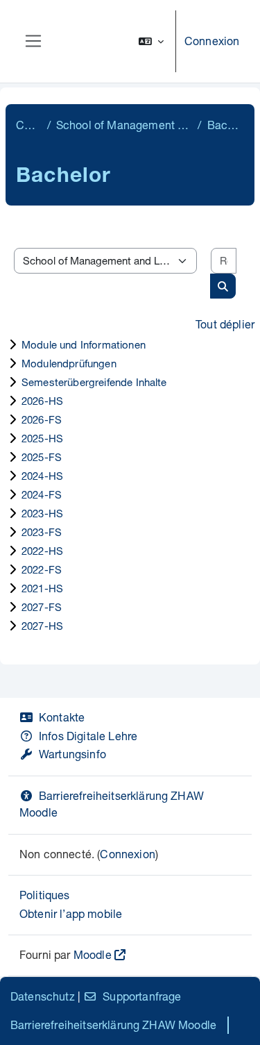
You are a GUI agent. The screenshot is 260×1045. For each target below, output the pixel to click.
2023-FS (41, 532)
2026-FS (41, 419)
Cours (29, 124)
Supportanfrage (142, 996)
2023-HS (42, 513)
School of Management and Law (124, 124)
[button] (151, 41)
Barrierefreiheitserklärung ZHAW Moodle (113, 1024)
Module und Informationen (83, 344)
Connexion (211, 40)
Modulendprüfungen (68, 363)
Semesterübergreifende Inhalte (94, 382)
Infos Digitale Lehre (88, 735)
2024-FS (41, 494)
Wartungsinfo (72, 753)
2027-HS (42, 625)
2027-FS (41, 607)
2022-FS (41, 569)
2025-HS (42, 438)
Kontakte (62, 717)
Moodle (92, 954)
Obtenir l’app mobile (70, 913)
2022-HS (42, 550)
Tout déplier (225, 324)
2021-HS (42, 588)
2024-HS (42, 475)
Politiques (44, 894)
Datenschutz (42, 996)
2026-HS (42, 400)
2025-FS (41, 457)
